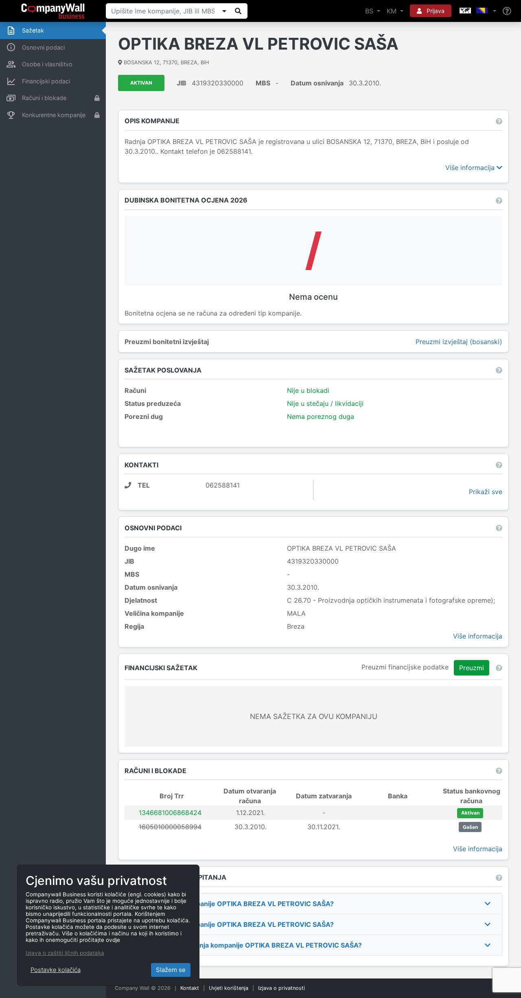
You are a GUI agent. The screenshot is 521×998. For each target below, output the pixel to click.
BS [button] (370, 11)
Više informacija (471, 167)
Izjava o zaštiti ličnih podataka (65, 953)
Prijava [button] (434, 10)
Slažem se (171, 970)
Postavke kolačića (56, 970)
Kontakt (189, 988)
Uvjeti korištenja (228, 988)
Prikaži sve (485, 492)
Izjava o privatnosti (281, 988)
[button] (477, 10)
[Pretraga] (238, 11)
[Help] (506, 11)
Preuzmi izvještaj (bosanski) (459, 342)
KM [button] (392, 11)
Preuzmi (471, 668)
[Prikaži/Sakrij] (224, 11)
